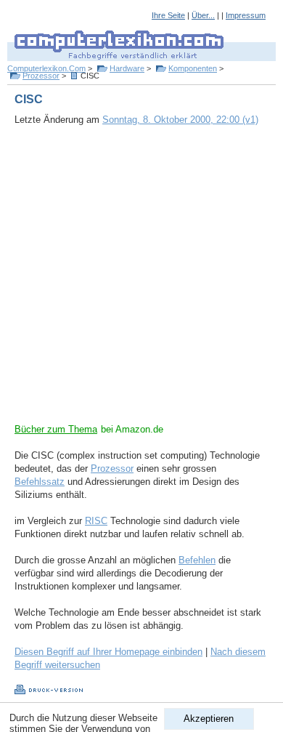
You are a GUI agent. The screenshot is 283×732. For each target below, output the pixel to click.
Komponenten (192, 68)
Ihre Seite (168, 15)
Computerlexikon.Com (46, 68)
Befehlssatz (40, 481)
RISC (96, 520)
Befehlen (197, 560)
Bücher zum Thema (56, 429)
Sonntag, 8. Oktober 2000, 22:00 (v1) (180, 119)
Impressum (246, 15)
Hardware (127, 68)
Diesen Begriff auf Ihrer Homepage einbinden (108, 651)
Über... (203, 15)
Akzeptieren (209, 718)
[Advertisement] (141, 281)
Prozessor (41, 75)
